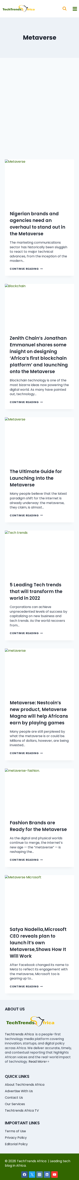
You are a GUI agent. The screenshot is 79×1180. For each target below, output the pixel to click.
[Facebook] (24, 1174)
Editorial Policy (16, 1144)
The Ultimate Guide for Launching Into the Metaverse (36, 478)
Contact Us (14, 1097)
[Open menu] (74, 8)
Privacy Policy (16, 1137)
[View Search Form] (64, 9)
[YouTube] (54, 1174)
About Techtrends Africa (24, 1084)
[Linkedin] (47, 1174)
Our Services (15, 1104)
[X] (32, 1174)
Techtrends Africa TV (22, 1110)
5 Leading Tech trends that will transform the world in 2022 (36, 591)
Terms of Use (15, 1131)
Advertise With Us (19, 1091)
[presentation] (39, 182)
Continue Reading (26, 269)
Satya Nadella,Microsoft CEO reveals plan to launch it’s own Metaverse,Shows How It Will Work (38, 942)
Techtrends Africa (19, 1034)
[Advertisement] (39, 113)
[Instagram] (39, 1174)
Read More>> (39, 1061)
